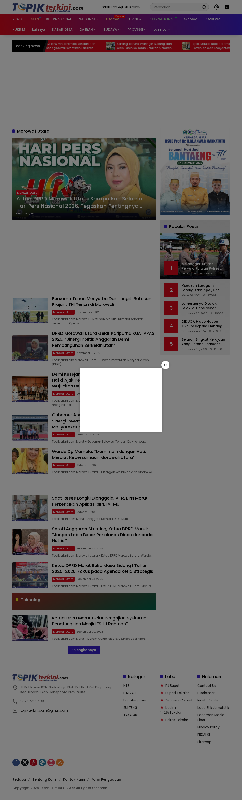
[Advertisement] (121, 400)
